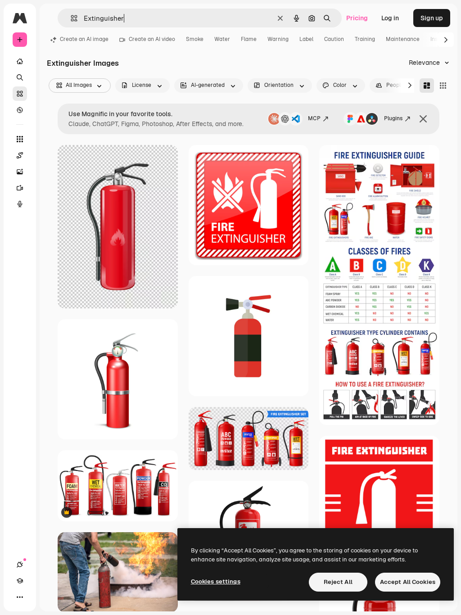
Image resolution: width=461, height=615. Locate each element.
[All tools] (20, 139)
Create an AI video (152, 39)
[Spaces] (20, 155)
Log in (390, 18)
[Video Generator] (20, 188)
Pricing (357, 18)
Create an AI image (84, 39)
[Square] (443, 85)
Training (365, 39)
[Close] (423, 118)
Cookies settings (215, 581)
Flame (249, 39)
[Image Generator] (20, 171)
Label (306, 39)
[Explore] (20, 110)
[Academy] (20, 581)
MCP (314, 118)
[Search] (20, 77)
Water (222, 39)
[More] (20, 597)
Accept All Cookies (407, 582)
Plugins (393, 118)
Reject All (338, 582)
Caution (334, 39)
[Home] (20, 61)
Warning (278, 39)
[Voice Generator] (20, 204)
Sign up (431, 18)
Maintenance (403, 39)
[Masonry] (427, 85)
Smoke (194, 39)
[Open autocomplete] (70, 18)
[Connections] (20, 564)
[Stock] (20, 93)
